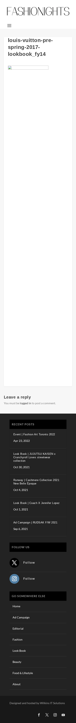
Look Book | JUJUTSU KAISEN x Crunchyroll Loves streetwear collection (34, 457)
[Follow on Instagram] (14, 579)
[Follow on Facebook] (39, 715)
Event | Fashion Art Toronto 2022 (34, 434)
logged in (25, 403)
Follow (29, 562)
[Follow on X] (14, 563)
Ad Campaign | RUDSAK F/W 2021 (35, 522)
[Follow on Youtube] (63, 715)
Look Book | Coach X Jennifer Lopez (36, 503)
